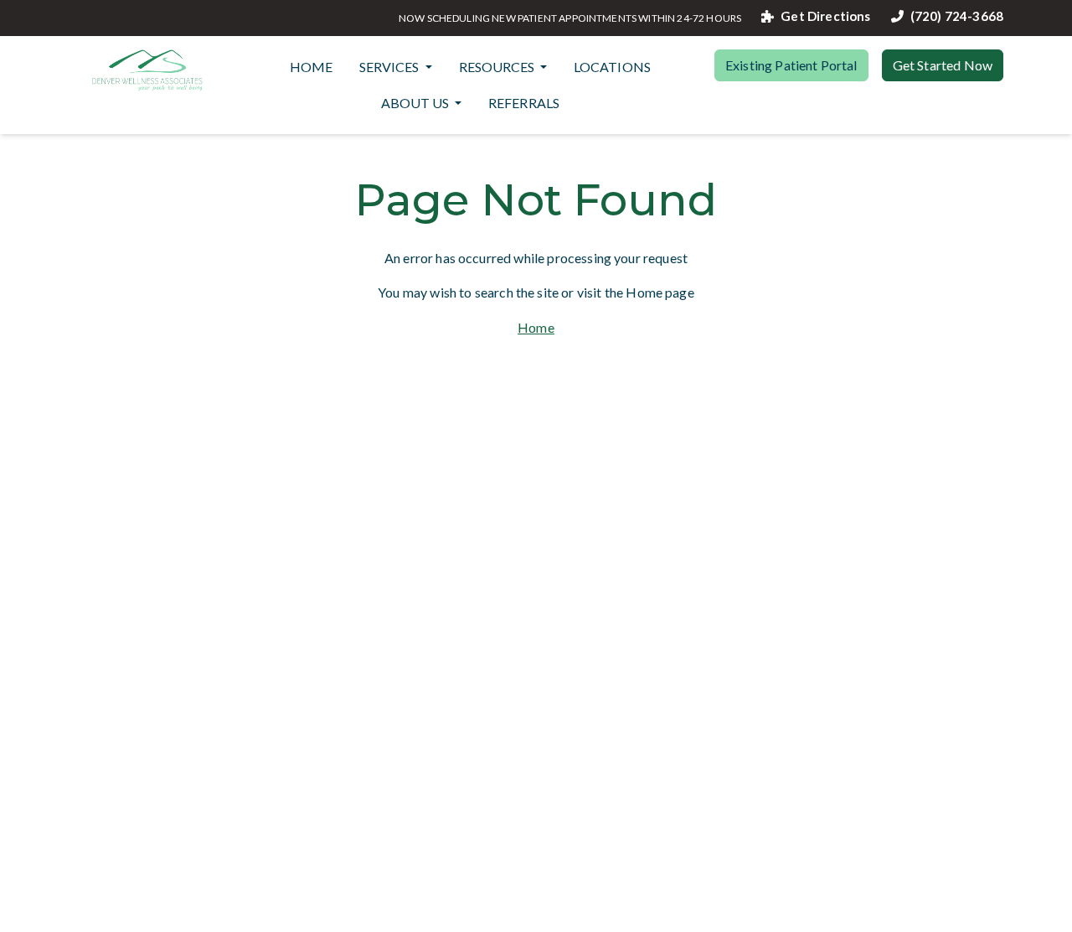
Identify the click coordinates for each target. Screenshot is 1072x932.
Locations (612, 67)
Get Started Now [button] (942, 65)
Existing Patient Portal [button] (791, 65)
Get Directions (825, 16)
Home (311, 67)
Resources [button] (498, 67)
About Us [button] (416, 103)
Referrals (523, 103)
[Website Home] (147, 70)
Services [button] (390, 67)
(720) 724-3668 (956, 16)
